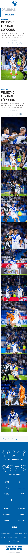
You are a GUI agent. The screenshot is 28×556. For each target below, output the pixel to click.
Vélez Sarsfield (15, 3)
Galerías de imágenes (13, 439)
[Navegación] (2, 2)
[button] (8, 43)
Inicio (2, 439)
